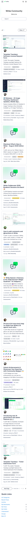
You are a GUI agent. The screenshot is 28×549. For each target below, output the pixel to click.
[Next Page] (23, 488)
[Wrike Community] (6, 1)
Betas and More (6, 343)
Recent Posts (5, 500)
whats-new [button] (20, 156)
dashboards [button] (6, 113)
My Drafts (14, 509)
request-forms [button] (16, 66)
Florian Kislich (14, 435)
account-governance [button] (17, 110)
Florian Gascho (14, 297)
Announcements (14, 207)
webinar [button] (14, 156)
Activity (3, 502)
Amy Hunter (13, 117)
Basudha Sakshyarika (13, 202)
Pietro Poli (13, 389)
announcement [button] (16, 198)
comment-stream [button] (16, 242)
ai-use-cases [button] (7, 338)
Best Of (3, 516)
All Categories (5, 497)
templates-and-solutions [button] (9, 69)
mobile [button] (12, 113)
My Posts (14, 507)
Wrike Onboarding (12, 253)
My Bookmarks (14, 504)
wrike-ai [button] (14, 336)
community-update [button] (8, 382)
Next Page (6, 488)
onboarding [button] (6, 244)
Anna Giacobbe (14, 204)
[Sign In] (25, 1)
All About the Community (9, 391)
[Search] (23, 1)
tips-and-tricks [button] (16, 380)
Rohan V (11, 71)
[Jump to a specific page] (25, 488)
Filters (21, 30)
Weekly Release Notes (8, 119)
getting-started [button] (14, 244)
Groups (3, 514)
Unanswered (14, 511)
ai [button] (18, 336)
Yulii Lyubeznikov (13, 341)
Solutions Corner (7, 73)
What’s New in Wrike (15, 161)
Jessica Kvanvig (14, 479)
